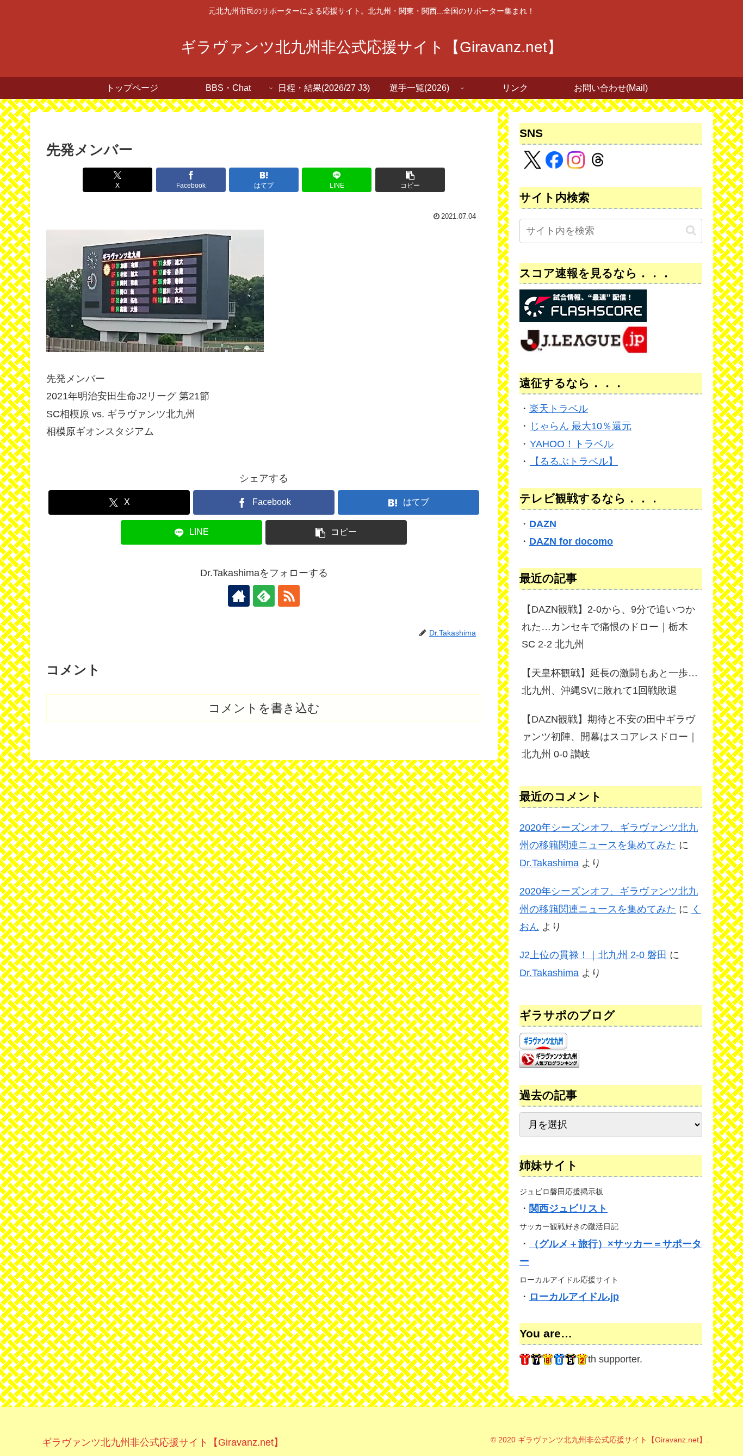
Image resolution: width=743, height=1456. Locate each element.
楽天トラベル (558, 408)
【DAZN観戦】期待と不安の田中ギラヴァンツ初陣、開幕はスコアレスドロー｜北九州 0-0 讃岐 (610, 737)
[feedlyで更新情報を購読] (264, 596)
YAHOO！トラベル (572, 444)
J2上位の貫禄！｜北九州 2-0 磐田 (593, 954)
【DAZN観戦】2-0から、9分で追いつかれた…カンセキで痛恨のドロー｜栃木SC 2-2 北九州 (608, 627)
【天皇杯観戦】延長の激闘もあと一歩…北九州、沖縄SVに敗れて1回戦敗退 (610, 682)
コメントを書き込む (264, 708)
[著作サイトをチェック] (239, 596)
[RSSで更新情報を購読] (289, 596)
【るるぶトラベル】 (574, 461)
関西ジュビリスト (568, 1208)
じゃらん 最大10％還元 (580, 426)
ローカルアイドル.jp (574, 1296)
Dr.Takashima (549, 862)
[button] (410, 180)
